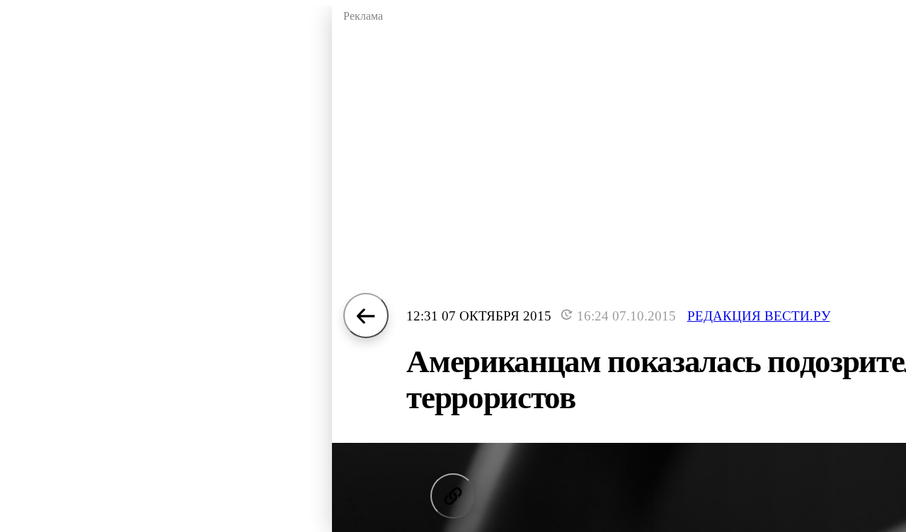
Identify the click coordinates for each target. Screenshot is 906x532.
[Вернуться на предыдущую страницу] (366, 315)
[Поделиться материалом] (453, 496)
